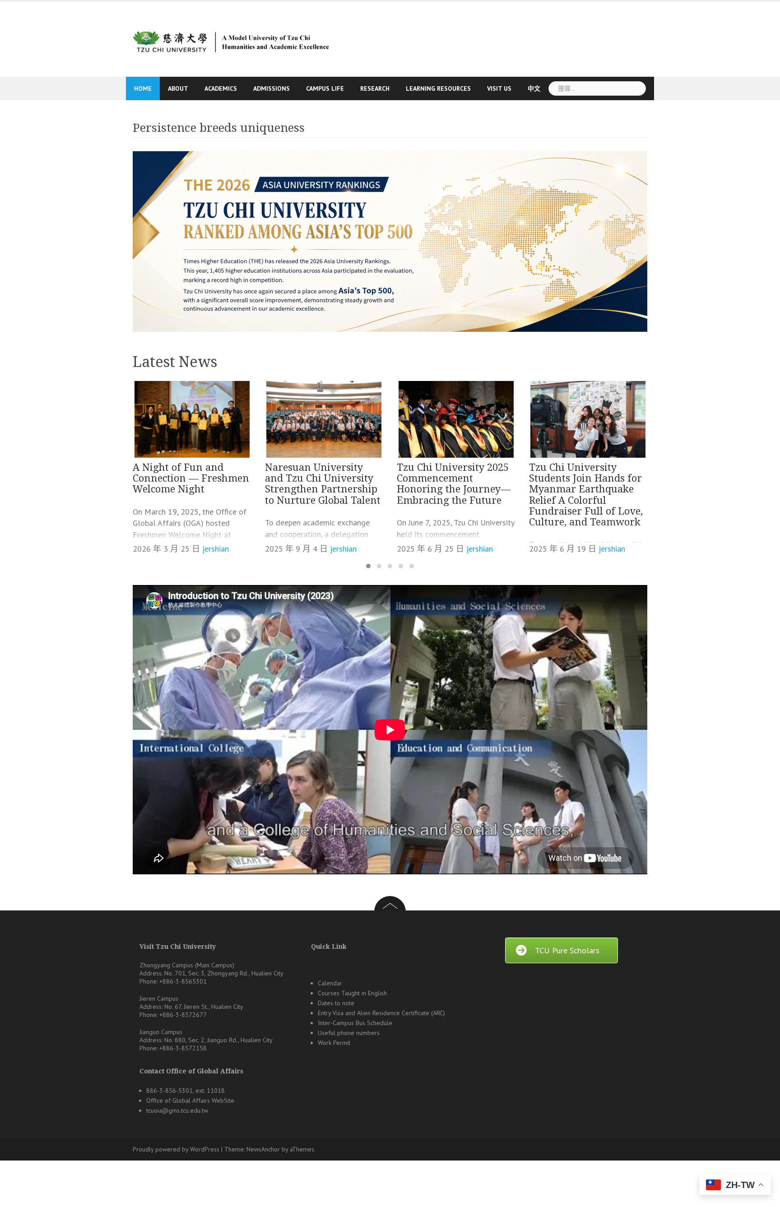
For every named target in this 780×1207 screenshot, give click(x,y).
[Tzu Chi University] (230, 38)
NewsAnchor (263, 1149)
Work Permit (334, 1043)
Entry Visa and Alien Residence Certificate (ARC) (381, 1013)
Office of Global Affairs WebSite (190, 1100)
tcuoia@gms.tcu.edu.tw (177, 1110)
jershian (215, 548)
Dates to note (336, 1003)
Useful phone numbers (349, 1033)
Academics (220, 88)
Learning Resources (438, 88)
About (178, 88)
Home (143, 88)
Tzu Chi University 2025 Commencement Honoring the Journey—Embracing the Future (454, 484)
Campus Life (325, 88)
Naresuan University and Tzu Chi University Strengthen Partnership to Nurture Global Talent (323, 484)
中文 (534, 88)
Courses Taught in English (352, 993)
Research (375, 88)
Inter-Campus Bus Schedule (355, 1023)
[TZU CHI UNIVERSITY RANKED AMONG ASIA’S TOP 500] (390, 241)
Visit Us (499, 88)
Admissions (271, 88)
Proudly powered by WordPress (176, 1149)
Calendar (330, 983)
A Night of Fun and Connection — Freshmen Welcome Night (191, 478)
